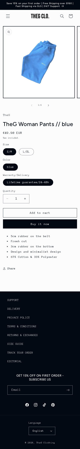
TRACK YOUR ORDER (20, 352)
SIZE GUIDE (15, 343)
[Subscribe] (68, 389)
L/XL (26, 151)
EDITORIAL (14, 361)
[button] (8, 16)
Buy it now (40, 224)
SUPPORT (13, 300)
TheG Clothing (45, 443)
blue (10, 166)
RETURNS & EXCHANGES (22, 335)
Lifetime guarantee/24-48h (28, 182)
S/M (9, 151)
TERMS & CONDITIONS (21, 326)
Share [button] (11, 268)
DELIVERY (13, 308)
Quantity (9, 190)
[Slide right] (48, 105)
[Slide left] (32, 105)
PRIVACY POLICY (18, 317)
